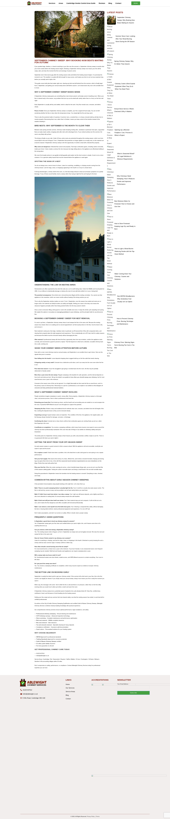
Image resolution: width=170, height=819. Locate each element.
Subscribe (133, 693)
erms (98, 816)
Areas (61, 3)
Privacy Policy (91, 816)
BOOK (136, 3)
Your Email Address (122, 684)
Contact (118, 3)
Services (52, 3)
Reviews (102, 3)
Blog (110, 3)
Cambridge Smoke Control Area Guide (80, 3)
